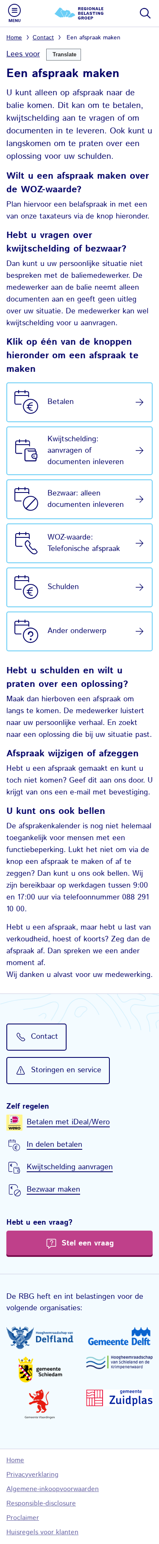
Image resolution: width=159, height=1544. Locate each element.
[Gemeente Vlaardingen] (39, 1404)
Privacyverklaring (32, 1475)
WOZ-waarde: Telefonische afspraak (83, 543)
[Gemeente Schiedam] (39, 1369)
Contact (43, 37)
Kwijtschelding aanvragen (70, 1167)
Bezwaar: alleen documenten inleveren (85, 499)
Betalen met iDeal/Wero (68, 1122)
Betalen (60, 401)
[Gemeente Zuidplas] (119, 1398)
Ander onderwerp (76, 630)
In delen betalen (54, 1144)
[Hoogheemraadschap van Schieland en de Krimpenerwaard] (119, 1362)
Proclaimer (22, 1518)
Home (14, 37)
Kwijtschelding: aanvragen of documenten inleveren (85, 451)
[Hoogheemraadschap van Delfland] (39, 1338)
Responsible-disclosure (41, 1503)
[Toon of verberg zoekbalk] (145, 13)
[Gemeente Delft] (119, 1336)
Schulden (63, 586)
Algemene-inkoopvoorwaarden (52, 1489)
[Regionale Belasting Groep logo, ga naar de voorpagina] (79, 13)
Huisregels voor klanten (42, 1532)
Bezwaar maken (53, 1189)
